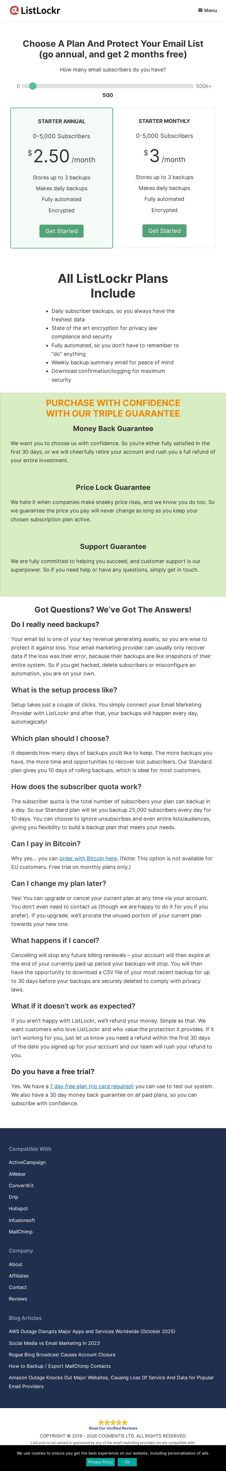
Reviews (18, 1299)
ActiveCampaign (27, 1162)
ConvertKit (21, 1185)
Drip (13, 1197)
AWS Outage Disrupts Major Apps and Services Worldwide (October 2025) (92, 1331)
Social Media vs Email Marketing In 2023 (54, 1343)
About (15, 1264)
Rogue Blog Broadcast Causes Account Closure (62, 1355)
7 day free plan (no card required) (92, 1086)
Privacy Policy (100, 1462)
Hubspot (18, 1208)
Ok (127, 1462)
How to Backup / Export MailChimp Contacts (60, 1366)
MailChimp (21, 1232)
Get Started (61, 231)
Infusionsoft (22, 1220)
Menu (210, 10)
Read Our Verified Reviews (113, 1428)
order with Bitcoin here (88, 858)
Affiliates (19, 1276)
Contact (18, 1287)
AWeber (17, 1174)
